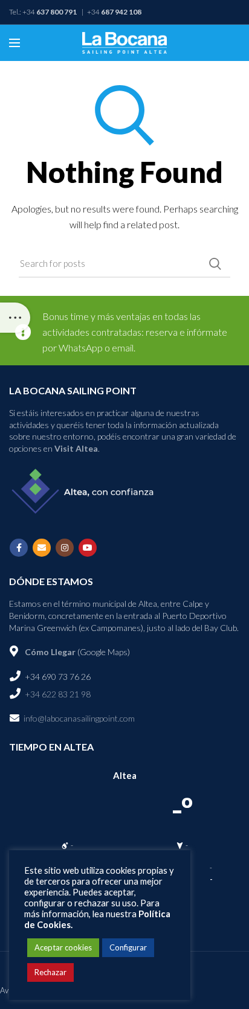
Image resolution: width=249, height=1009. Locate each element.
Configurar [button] (128, 947)
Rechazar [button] (50, 972)
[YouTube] (88, 548)
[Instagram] (65, 548)
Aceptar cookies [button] (63, 947)
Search (215, 264)
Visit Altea (76, 448)
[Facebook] (19, 548)
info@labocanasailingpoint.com (79, 718)
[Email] (42, 548)
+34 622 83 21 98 (57, 694)
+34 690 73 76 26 (57, 676)
